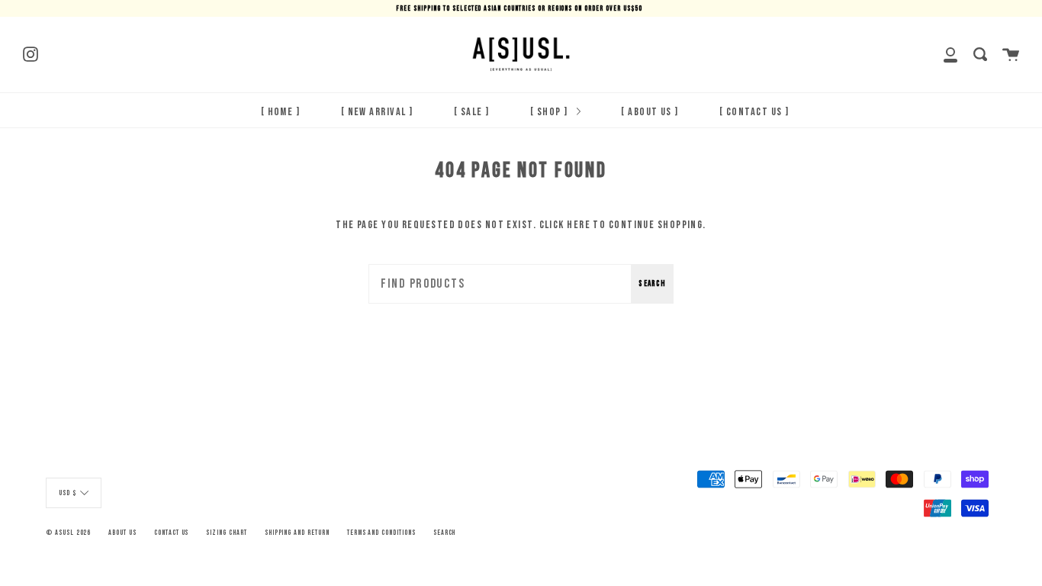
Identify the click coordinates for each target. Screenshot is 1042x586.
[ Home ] (281, 111)
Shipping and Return (297, 532)
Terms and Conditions (381, 532)
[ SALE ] (472, 111)
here (578, 224)
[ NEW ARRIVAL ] (377, 111)
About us (122, 532)
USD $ (67, 492)
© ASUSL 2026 (68, 532)
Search (652, 283)
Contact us (171, 532)
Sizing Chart (226, 532)
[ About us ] (649, 111)
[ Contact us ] (754, 111)
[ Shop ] (550, 111)
